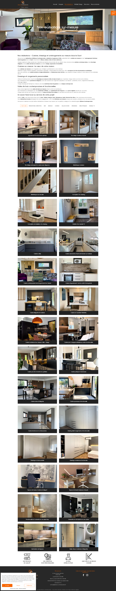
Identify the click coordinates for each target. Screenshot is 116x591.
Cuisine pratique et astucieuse (78, 371)
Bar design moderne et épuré (78, 135)
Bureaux (50, 105)
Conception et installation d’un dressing (37, 224)
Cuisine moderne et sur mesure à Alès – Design (37, 342)
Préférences (29, 585)
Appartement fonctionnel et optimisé (37, 135)
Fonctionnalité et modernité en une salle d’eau (37, 519)
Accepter (7, 585)
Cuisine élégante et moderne (37, 312)
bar (45, 105)
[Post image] (37, 122)
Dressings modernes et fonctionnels (78, 460)
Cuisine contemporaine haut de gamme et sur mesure (37, 283)
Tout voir (23, 105)
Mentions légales (22, 588)
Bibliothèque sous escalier (37, 194)
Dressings (74, 105)
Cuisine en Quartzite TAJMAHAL (79, 312)
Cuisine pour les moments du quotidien (37, 371)
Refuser (18, 585)
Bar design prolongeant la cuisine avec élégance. (37, 165)
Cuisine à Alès (37, 253)
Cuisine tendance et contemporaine (37, 430)
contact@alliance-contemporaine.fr (58, 584)
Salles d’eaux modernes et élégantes (79, 549)
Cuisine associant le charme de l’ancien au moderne (79, 253)
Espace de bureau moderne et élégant (37, 490)
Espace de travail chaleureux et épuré (78, 490)
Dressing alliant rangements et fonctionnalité (79, 430)
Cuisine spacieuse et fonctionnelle (78, 401)
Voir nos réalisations (58, 31)
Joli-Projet (68, 589)
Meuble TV (92, 105)
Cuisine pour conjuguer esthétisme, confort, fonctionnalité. (78, 342)
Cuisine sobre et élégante (37, 401)
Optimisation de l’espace (37, 549)
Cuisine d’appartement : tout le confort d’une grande (79, 283)
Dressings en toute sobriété (37, 460)
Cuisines (57, 105)
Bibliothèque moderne (78, 165)
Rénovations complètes (35, 105)
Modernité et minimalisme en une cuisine (78, 519)
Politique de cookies (14, 588)
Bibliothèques (83, 105)
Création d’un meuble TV (78, 224)
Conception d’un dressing (78, 194)
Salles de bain (65, 105)
